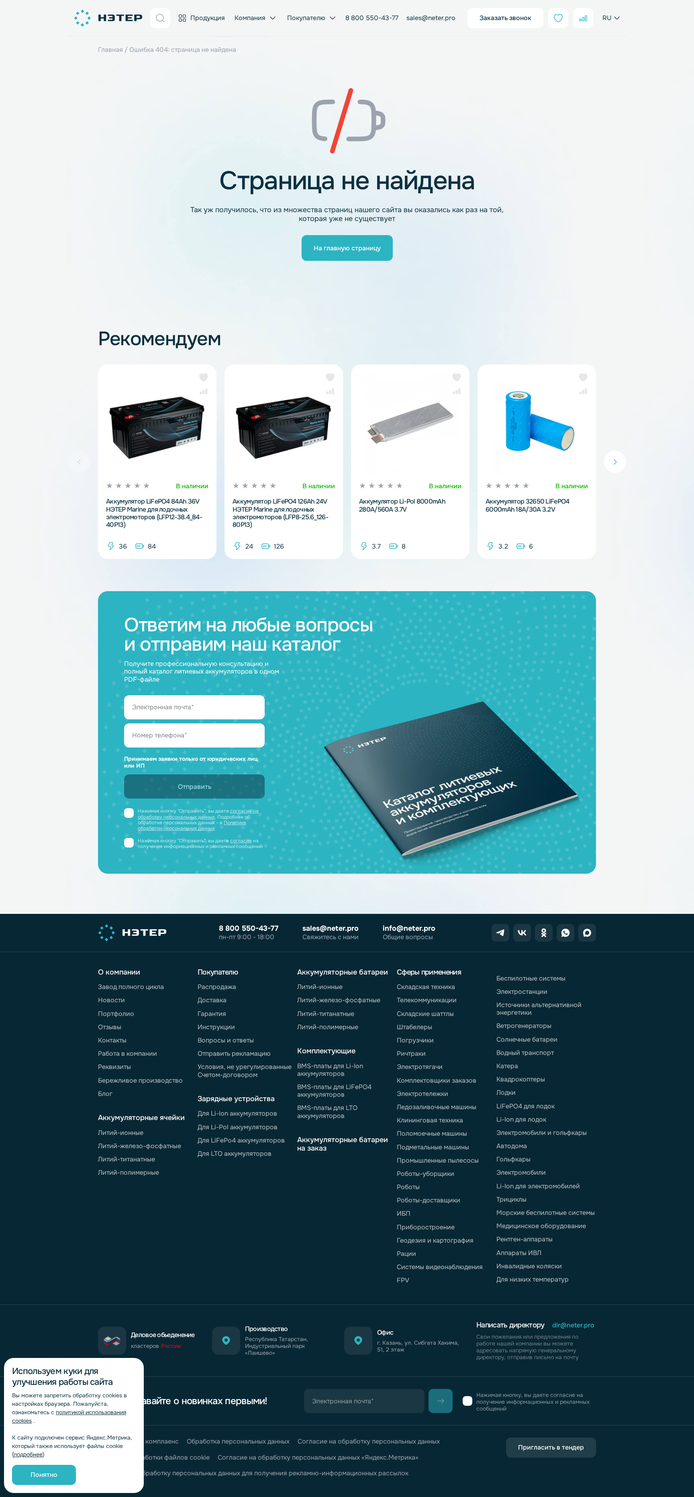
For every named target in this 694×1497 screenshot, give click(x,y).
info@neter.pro (409, 928)
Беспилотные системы (530, 978)
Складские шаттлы (425, 1014)
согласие (241, 841)
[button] (203, 377)
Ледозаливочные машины (436, 1107)
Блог (105, 1093)
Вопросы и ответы (226, 1040)
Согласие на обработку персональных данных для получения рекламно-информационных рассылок (253, 1473)
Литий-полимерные (128, 1172)
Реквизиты (114, 1067)
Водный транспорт (525, 1053)
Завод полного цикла (131, 987)
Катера (507, 1066)
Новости (111, 1000)
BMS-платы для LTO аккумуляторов (327, 1112)
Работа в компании (127, 1053)
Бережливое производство (140, 1080)
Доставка (212, 1000)
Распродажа (217, 987)
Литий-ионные (120, 1132)
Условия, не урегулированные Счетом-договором (245, 1071)
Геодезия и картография (435, 1240)
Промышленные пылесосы (438, 1160)
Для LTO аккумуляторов (234, 1153)
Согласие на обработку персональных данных (369, 1441)
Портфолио (116, 1014)
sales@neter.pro (430, 18)
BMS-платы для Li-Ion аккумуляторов (330, 1070)
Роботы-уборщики (425, 1173)
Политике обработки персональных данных (192, 825)
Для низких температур (532, 1279)
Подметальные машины (433, 1147)
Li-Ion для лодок (521, 1119)
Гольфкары (513, 1159)
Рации (406, 1253)
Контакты (112, 1040)
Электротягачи (420, 1067)
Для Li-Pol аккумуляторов (238, 1127)
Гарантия (212, 1014)
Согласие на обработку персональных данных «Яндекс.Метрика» (318, 1457)
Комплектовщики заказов (436, 1080)
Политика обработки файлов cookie (154, 1457)
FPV (403, 1280)
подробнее (28, 1454)
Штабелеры (414, 1027)
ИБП (403, 1213)
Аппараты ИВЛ (518, 1253)
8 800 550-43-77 (371, 18)
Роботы (408, 1187)
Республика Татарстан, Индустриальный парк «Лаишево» (276, 1346)
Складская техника (426, 987)
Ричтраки (411, 1053)
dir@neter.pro (573, 1325)
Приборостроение (426, 1227)
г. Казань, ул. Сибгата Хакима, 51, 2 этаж (418, 1346)
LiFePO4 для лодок (525, 1106)
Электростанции (521, 991)
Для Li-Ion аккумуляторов (237, 1113)
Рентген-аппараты (524, 1239)
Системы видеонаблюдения (440, 1267)
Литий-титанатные (126, 1159)
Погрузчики (415, 1040)
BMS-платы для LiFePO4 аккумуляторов (334, 1091)
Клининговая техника (430, 1120)
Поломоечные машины (432, 1133)
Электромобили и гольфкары (541, 1132)
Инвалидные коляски (529, 1266)
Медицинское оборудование (541, 1226)
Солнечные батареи (526, 1039)
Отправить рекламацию (234, 1053)
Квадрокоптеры (520, 1079)
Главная (110, 49)
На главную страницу (347, 248)
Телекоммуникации (427, 1000)
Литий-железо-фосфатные (139, 1146)
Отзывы (109, 1027)
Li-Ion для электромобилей (538, 1186)
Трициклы (511, 1199)
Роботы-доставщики (428, 1200)
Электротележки (422, 1093)
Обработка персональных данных (238, 1441)
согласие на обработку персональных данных (198, 814)
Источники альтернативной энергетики (539, 1009)
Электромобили (521, 1172)
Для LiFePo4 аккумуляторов (241, 1140)
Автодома (511, 1146)
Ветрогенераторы (523, 1026)
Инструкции (216, 1027)
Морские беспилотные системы (545, 1212)
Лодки (506, 1092)
